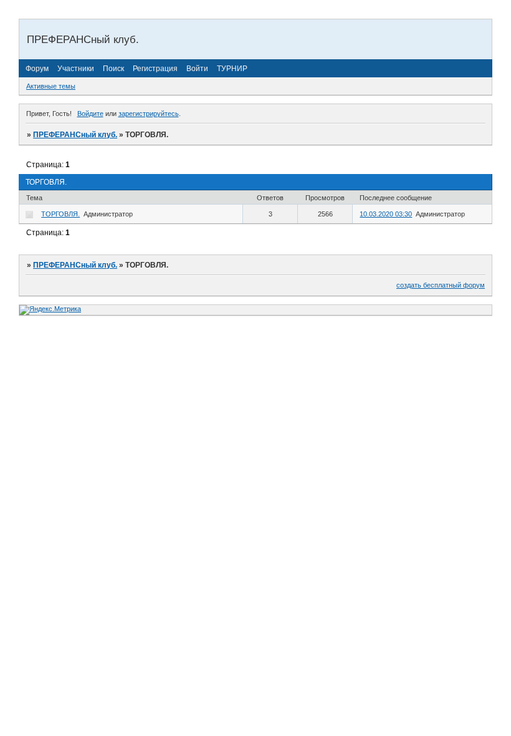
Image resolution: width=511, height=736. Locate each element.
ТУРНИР (232, 68)
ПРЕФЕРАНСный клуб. (75, 134)
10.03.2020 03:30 (386, 214)
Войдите (90, 113)
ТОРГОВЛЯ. (60, 214)
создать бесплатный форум (440, 285)
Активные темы (50, 86)
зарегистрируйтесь (148, 113)
